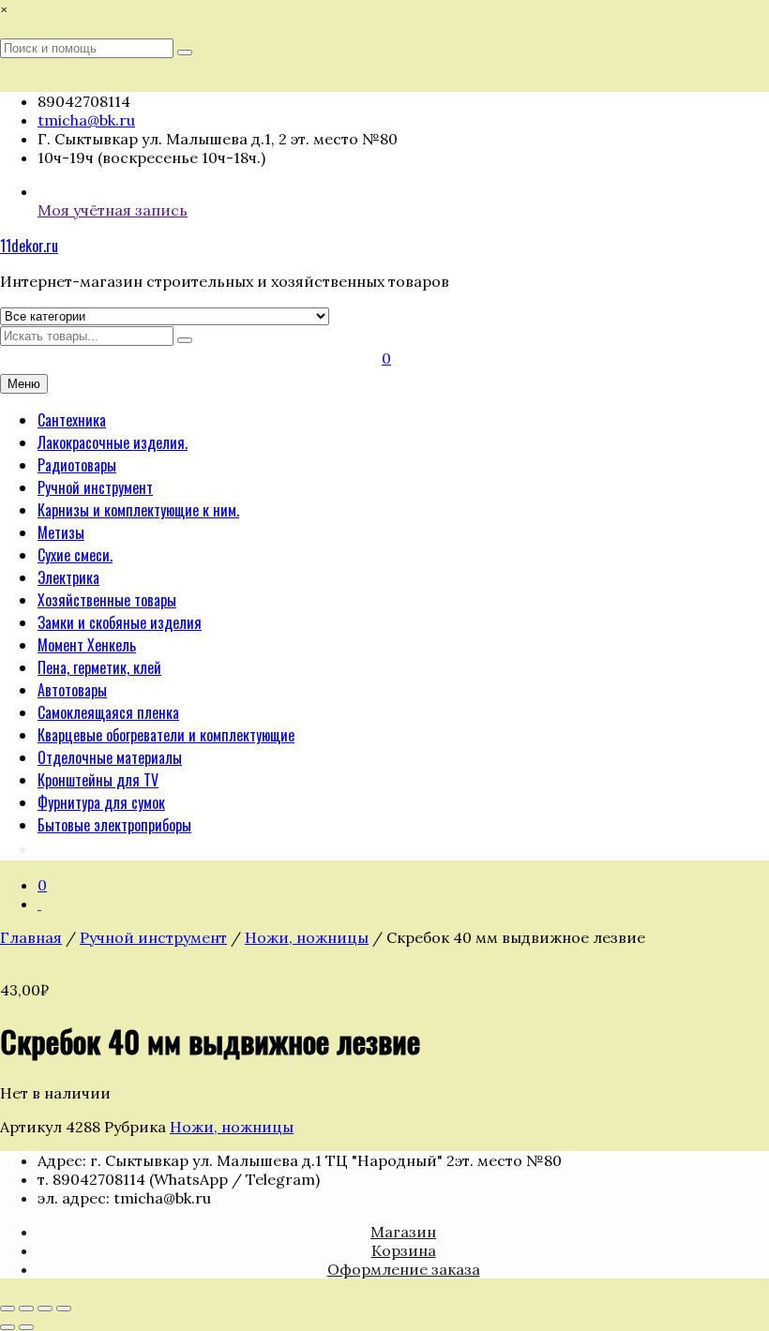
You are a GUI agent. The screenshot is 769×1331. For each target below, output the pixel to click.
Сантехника (72, 420)
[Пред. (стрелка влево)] (7, 1327)
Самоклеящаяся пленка (108, 712)
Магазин (403, 1231)
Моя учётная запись (113, 210)
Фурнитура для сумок (101, 802)
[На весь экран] (26, 1308)
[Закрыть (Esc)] (63, 1308)
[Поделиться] (45, 1308)
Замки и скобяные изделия (120, 622)
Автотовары (72, 690)
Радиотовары (77, 465)
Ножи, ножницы (307, 937)
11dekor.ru (29, 245)
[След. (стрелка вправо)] (26, 1327)
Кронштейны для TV (98, 780)
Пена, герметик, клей (99, 667)
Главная (31, 937)
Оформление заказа (403, 1269)
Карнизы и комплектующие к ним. (138, 510)
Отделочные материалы (110, 757)
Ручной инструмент (95, 487)
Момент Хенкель (87, 645)
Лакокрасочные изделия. (113, 442)
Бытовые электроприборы (114, 825)
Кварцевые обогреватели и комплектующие (166, 735)
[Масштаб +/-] (7, 1308)
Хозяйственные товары (107, 600)
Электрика (68, 577)
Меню (24, 384)
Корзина (403, 1250)
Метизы (61, 532)
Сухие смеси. (75, 555)
